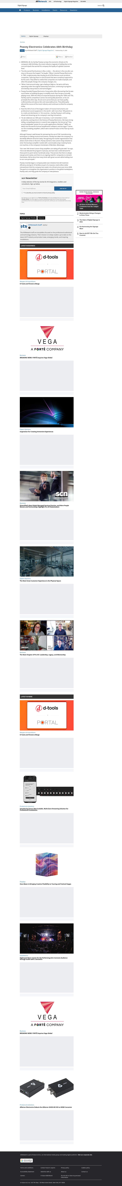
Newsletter (73, 10)
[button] (101, 5)
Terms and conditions (26, 1168)
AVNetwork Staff (32, 50)
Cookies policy (85, 1168)
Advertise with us (46, 1172)
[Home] (41, 1)
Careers (22, 1175)
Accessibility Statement (27, 1172)
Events (55, 10)
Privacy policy (65, 1168)
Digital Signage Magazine (71, 1)
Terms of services (43, 198)
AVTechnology (57, 1)
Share (24, 57)
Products (27, 10)
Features (41, 218)
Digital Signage (33, 36)
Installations (46, 10)
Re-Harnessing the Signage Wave (88, 227)
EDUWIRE (83, 1)
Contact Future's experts (48, 1168)
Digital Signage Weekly (28, 218)
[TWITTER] (29, 228)
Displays (46, 36)
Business (36, 10)
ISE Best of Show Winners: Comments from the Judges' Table (89, 206)
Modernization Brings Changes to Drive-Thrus (90, 214)
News (22, 50)
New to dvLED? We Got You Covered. (88, 234)
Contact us (84, 1172)
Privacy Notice (25, 199)
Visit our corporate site (85, 1155)
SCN (50, 1)
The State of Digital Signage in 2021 (89, 221)
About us (63, 1172)
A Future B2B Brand (46, 1175)
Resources (63, 10)
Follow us (60, 57)
